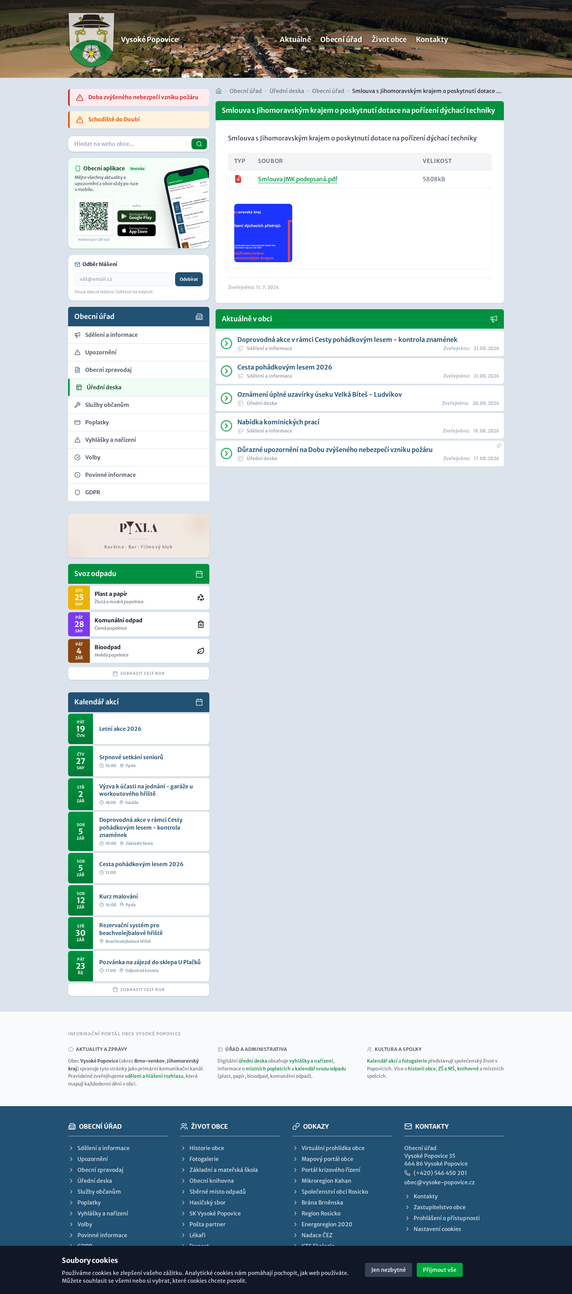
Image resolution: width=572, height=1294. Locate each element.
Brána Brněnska (322, 1202)
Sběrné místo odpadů (217, 1191)
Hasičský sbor (207, 1202)
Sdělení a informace (103, 1148)
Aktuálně (295, 39)
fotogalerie (414, 1061)
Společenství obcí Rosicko (335, 1191)
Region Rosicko (321, 1213)
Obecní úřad (341, 39)
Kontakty (432, 39)
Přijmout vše (439, 1269)
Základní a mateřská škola (223, 1169)
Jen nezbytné (388, 1269)
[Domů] (219, 91)
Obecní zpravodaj (100, 1169)
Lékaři (197, 1235)
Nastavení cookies (437, 1229)
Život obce (389, 39)
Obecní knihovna (211, 1180)
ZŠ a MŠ (446, 1069)
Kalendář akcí (382, 1061)
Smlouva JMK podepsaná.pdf (297, 179)
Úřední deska (287, 91)
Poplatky (89, 1202)
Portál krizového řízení (331, 1169)
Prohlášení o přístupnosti (447, 1218)
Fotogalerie (204, 1159)
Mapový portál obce (327, 1159)
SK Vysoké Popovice (215, 1213)
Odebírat (189, 279)
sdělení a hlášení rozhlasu (154, 1076)
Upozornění (92, 1159)
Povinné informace (102, 1235)
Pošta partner (207, 1224)
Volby (84, 1224)
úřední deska (253, 1061)
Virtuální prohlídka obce (333, 1148)
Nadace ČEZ (317, 1235)
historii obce (422, 1069)
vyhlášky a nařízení (311, 1061)
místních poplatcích (268, 1069)
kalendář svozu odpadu (320, 1069)
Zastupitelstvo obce (440, 1207)
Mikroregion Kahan (326, 1180)
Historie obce (206, 1148)
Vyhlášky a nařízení (102, 1213)
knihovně (468, 1069)
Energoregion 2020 (327, 1224)
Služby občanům (99, 1191)
